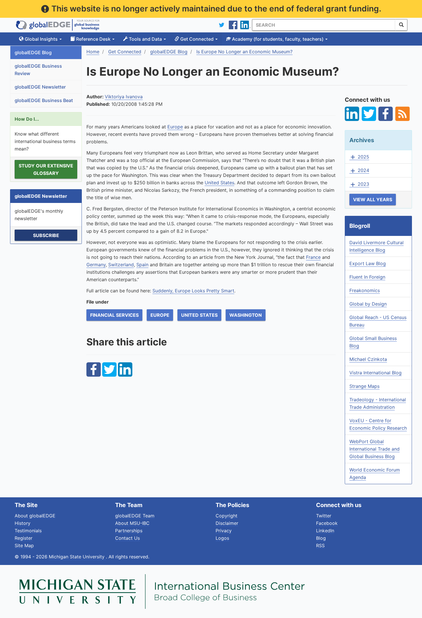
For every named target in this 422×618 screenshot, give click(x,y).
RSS (320, 545)
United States (219, 182)
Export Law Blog (367, 263)
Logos (222, 538)
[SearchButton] (401, 25)
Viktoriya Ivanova (124, 96)
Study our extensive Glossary (46, 169)
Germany (96, 264)
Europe (175, 127)
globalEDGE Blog (33, 52)
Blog (321, 538)
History (22, 523)
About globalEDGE (35, 516)
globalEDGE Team (134, 516)
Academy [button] (277, 39)
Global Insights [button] (41, 39)
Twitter (323, 516)
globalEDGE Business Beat (44, 100)
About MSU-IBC (132, 523)
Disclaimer (227, 523)
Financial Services (114, 315)
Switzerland (121, 264)
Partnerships (128, 530)
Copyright (226, 516)
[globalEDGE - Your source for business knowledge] (58, 25)
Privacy (224, 530)
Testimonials (28, 530)
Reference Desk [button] (93, 39)
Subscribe (46, 235)
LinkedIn (325, 530)
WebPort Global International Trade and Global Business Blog (374, 449)
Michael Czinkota (368, 359)
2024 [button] (359, 170)
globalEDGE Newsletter (40, 87)
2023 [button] (359, 184)
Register (23, 538)
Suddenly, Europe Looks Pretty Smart (193, 291)
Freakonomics (364, 290)
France (313, 257)
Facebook (327, 523)
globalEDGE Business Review (38, 69)
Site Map (24, 545)
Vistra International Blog (375, 373)
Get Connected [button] (197, 39)
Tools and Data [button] (145, 39)
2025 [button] (359, 157)
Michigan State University (77, 557)
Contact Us (127, 538)
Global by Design (368, 304)
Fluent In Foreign (367, 277)
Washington (245, 315)
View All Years (372, 199)
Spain (142, 264)
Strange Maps (364, 386)
